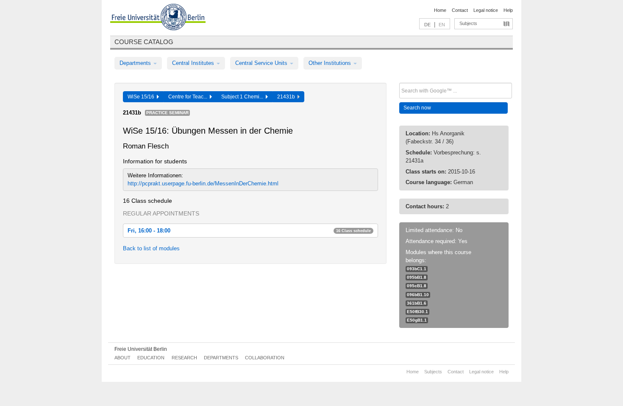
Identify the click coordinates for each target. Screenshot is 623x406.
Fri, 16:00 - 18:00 (249, 230)
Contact (460, 10)
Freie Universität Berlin (140, 349)
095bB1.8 (416, 277)
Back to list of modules (151, 248)
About (122, 357)
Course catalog (143, 41)
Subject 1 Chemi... (243, 96)
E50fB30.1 (417, 311)
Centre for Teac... (189, 96)
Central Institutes (194, 63)
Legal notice (485, 10)
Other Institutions (331, 63)
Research (184, 357)
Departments (136, 63)
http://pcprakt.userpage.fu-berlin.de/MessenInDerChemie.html (203, 183)
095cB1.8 (416, 285)
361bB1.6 (416, 303)
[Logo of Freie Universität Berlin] (158, 18)
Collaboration (264, 357)
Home (440, 10)
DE (427, 24)
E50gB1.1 (417, 320)
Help (508, 10)
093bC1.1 (416, 268)
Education (150, 357)
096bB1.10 (418, 294)
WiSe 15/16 (142, 96)
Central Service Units (262, 63)
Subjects (468, 23)
